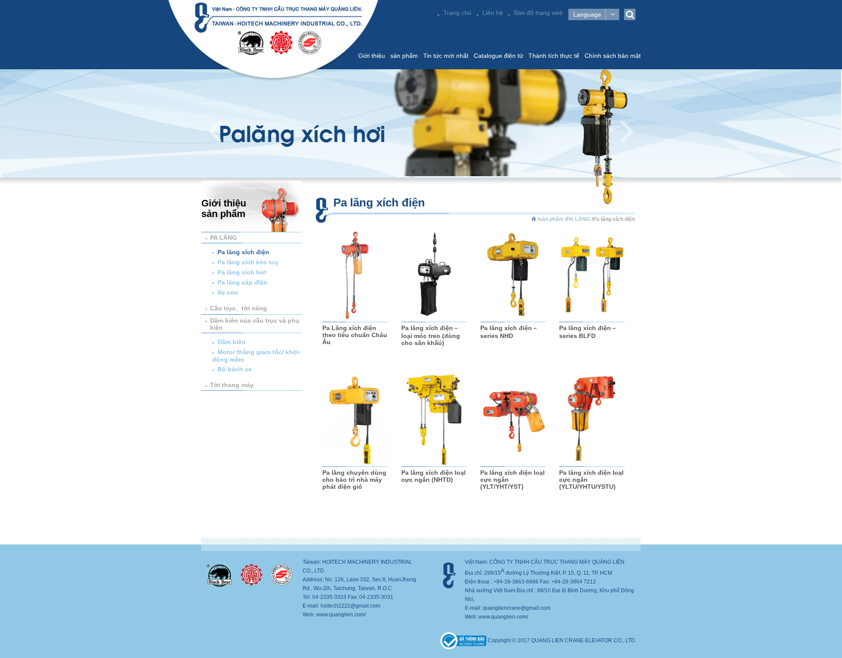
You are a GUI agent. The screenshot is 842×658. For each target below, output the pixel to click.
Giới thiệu (371, 55)
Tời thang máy (231, 384)
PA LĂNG (223, 237)
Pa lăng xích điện (243, 252)
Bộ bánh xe (235, 369)
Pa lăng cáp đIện (243, 282)
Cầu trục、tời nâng (238, 308)
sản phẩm (404, 55)
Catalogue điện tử (498, 55)
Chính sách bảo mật (613, 55)
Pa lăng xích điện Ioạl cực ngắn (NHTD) (433, 476)
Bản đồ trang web (538, 13)
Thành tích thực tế (553, 55)
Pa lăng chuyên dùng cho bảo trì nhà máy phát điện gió (354, 479)
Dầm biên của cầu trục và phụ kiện (255, 324)
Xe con (228, 292)
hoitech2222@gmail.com (350, 606)
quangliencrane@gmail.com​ (516, 608)
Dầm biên (232, 341)
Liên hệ (492, 13)
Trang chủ (457, 13)
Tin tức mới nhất (445, 55)
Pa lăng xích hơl (242, 272)
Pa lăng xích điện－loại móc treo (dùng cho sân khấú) (430, 335)
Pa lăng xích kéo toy (248, 262)
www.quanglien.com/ (341, 615)
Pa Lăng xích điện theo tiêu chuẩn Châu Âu (354, 334)
